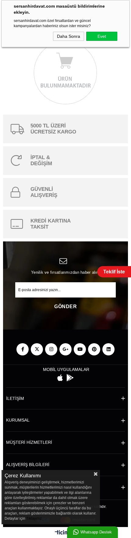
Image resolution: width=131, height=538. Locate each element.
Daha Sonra (68, 36)
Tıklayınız (34, 518)
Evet (101, 36)
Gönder (65, 306)
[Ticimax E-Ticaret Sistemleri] (65, 533)
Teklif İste (114, 271)
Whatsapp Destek (96, 532)
